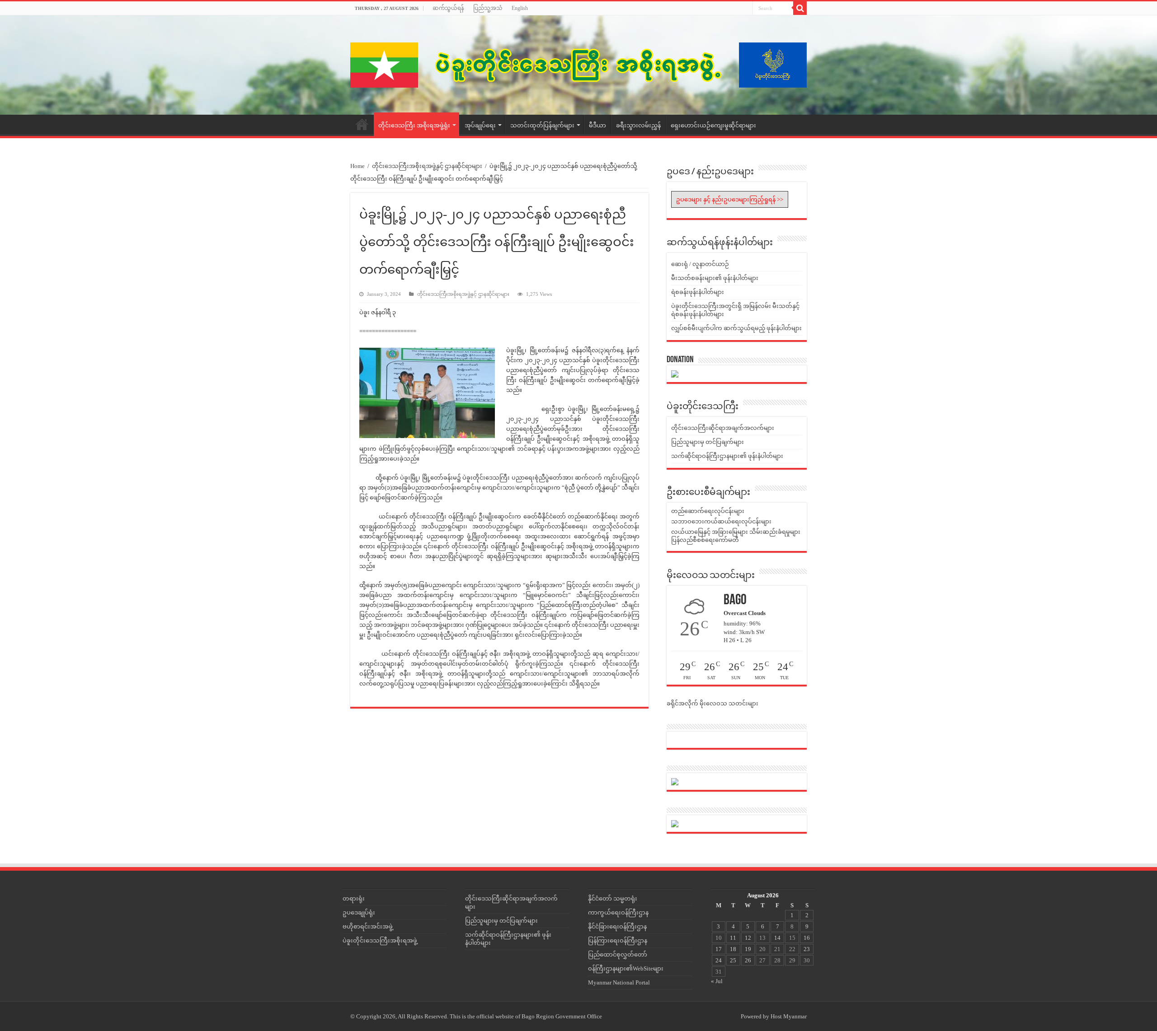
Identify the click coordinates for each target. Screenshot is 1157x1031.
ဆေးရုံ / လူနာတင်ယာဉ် (700, 264)
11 (733, 937)
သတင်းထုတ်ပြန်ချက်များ (542, 125)
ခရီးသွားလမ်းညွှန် (638, 125)
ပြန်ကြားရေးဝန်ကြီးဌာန (617, 940)
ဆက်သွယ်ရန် (448, 8)
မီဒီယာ (597, 125)
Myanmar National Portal (619, 982)
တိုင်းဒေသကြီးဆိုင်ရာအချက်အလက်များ (722, 428)
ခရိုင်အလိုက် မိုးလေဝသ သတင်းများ (712, 703)
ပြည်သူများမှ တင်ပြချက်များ (707, 442)
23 (807, 949)
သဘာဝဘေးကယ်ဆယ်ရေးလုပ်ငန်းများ (721, 521)
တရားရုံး (354, 898)
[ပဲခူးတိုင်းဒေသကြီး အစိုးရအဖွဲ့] (578, 65)
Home (362, 124)
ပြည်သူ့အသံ (488, 8)
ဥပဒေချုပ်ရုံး (359, 912)
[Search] (800, 8)
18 (733, 949)
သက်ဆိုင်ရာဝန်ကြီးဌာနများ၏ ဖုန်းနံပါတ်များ (727, 456)
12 (748, 937)
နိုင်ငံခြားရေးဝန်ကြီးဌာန (617, 926)
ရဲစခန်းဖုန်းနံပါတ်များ (697, 292)
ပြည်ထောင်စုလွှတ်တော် (617, 954)
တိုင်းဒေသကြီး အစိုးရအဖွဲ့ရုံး (414, 125)
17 (718, 949)
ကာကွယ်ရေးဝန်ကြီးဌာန (618, 912)
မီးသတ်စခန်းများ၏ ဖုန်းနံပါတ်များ (714, 278)
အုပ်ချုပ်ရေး (480, 125)
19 (748, 949)
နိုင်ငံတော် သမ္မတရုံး (612, 898)
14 (777, 937)
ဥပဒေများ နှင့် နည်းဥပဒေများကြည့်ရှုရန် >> (729, 199)
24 (718, 960)
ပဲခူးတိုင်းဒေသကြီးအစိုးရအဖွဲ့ (380, 940)
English (520, 8)
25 (733, 960)
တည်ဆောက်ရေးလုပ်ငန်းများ (707, 511)
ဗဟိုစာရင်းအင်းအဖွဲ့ (368, 926)
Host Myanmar (789, 1016)
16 (807, 937)
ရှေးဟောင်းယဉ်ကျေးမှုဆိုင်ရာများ (713, 125)
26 (748, 960)
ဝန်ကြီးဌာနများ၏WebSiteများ (625, 968)
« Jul (717, 981)
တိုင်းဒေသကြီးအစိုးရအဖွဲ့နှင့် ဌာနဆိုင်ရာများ (427, 166)
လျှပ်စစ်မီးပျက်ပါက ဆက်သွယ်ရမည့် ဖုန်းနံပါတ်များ (736, 328)
